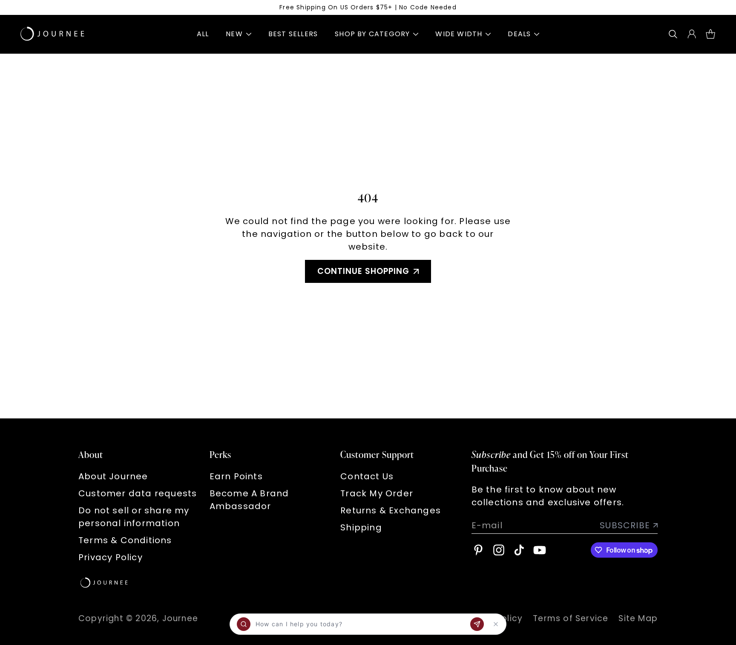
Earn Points (236, 476)
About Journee (113, 476)
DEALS (519, 34)
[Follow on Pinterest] (478, 550)
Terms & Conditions (125, 540)
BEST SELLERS (293, 34)
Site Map (638, 618)
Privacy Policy (110, 557)
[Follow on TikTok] (519, 550)
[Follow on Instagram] (499, 550)
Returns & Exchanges (390, 510)
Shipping (361, 527)
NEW (234, 34)
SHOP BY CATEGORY (372, 34)
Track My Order (376, 493)
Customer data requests (137, 493)
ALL (203, 34)
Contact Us (367, 476)
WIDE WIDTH (458, 34)
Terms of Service (570, 618)
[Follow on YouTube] (539, 550)
